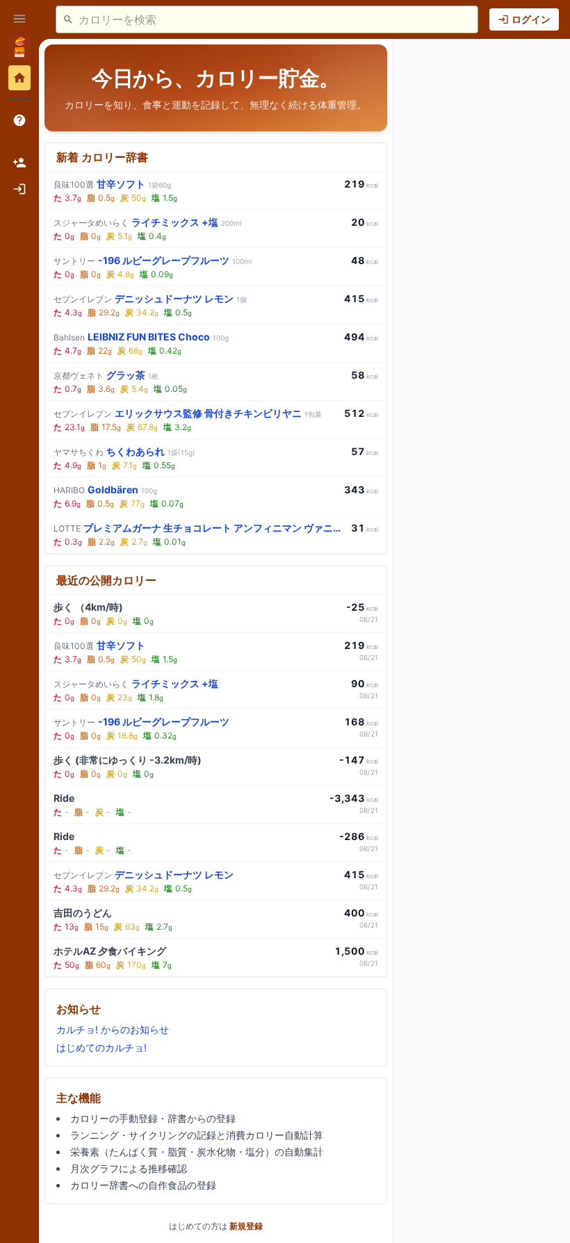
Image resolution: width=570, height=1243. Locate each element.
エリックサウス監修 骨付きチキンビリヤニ (188, 413)
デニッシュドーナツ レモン (150, 298)
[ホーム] (19, 77)
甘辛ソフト (112, 184)
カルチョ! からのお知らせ (112, 1029)
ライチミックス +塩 (147, 222)
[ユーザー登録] (19, 162)
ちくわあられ (124, 451)
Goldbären (105, 489)
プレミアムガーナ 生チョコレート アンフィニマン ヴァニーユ (199, 528)
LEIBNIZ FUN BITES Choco (141, 337)
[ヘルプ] (19, 120)
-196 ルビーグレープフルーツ (153, 260)
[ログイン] (19, 188)
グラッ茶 (106, 375)
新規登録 (246, 1226)
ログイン (531, 19)
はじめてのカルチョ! (101, 1047)
